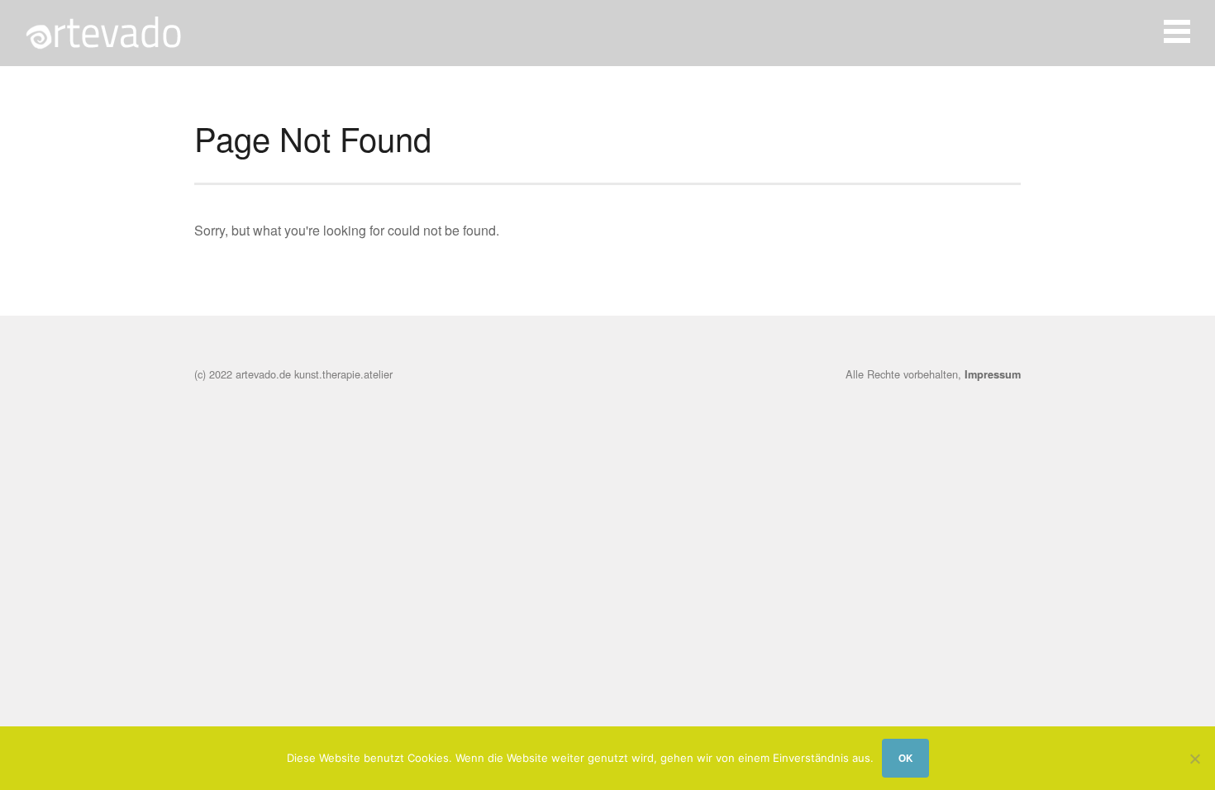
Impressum (993, 374)
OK (905, 758)
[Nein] (1194, 758)
